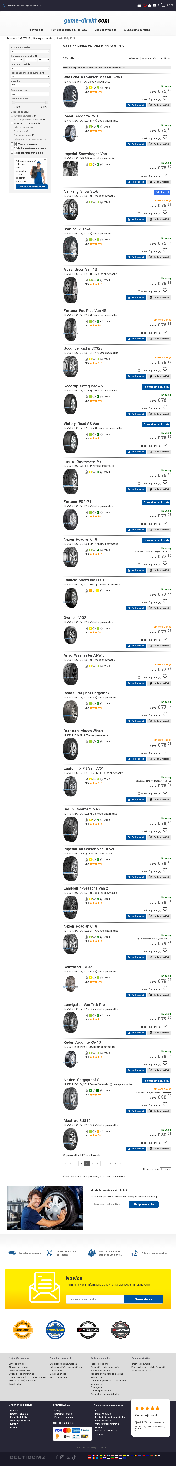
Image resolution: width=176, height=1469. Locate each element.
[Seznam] (165, 58)
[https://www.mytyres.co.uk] (120, 1455)
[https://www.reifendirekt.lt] (112, 1458)
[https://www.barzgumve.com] (101, 1458)
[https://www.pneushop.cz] (143, 1455)
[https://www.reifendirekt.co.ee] (108, 1458)
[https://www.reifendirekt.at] (128, 1455)
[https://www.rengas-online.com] (139, 1455)
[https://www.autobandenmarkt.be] (135, 1455)
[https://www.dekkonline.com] (108, 1455)
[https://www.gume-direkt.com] (132, 1455)
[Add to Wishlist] (166, 99)
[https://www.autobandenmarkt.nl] (116, 1455)
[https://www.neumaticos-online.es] (124, 1455)
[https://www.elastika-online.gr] (97, 1458)
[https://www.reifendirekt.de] (89, 1455)
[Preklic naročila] (145, 5)
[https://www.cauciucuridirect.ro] (93, 1458)
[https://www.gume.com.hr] (104, 1458)
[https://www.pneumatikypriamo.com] (147, 1455)
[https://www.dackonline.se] (101, 1455)
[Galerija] (169, 58)
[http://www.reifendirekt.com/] (124, 1458)
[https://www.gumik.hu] (159, 1455)
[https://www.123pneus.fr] (93, 1455)
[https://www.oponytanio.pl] (89, 1458)
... (103, 1163)
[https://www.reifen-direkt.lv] (116, 1458)
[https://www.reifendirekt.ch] (97, 1455)
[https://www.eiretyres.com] (155, 1455)
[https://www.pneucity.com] (151, 1455)
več (136, 1430)
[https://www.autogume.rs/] (120, 1458)
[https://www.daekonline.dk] (112, 1455)
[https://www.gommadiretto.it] (104, 1455)
